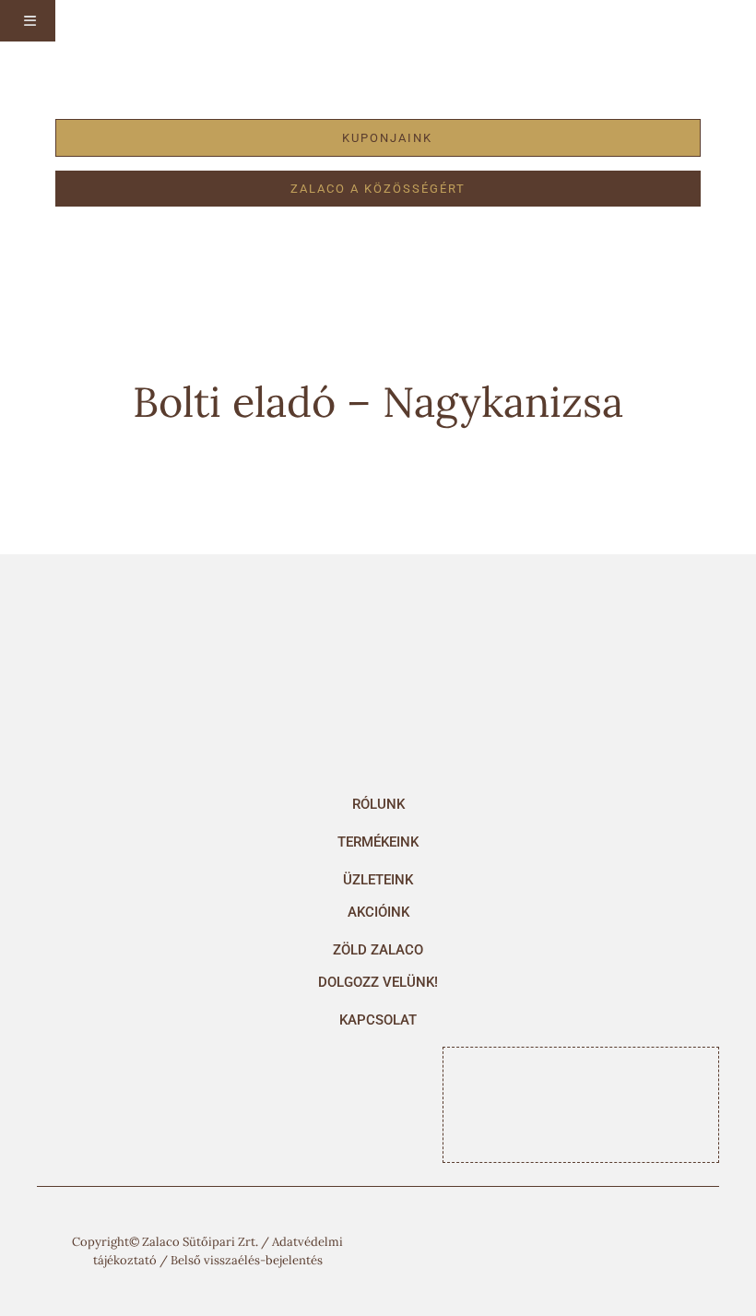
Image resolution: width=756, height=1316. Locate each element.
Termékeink (378, 842)
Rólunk (378, 804)
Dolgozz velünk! (378, 982)
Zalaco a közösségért (378, 189)
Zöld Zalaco (378, 950)
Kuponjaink (387, 138)
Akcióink (378, 912)
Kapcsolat (378, 1020)
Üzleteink (378, 879)
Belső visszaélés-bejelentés (247, 1260)
